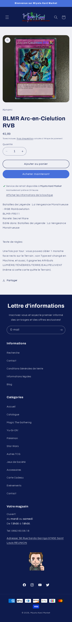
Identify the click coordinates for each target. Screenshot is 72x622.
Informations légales (19, 376)
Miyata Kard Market (40, 613)
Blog (9, 384)
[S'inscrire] (61, 330)
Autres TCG (13, 454)
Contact (11, 360)
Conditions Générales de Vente (25, 368)
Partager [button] (12, 280)
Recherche (13, 353)
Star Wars (13, 446)
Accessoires (14, 470)
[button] (7, 17)
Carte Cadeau (15, 477)
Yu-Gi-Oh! (12, 430)
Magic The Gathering (19, 422)
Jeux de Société (16, 462)
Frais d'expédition (25, 139)
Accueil (11, 406)
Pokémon (12, 438)
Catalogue (13, 414)
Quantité (8, 144)
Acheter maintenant (36, 174)
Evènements (14, 485)
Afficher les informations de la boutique (29, 195)
